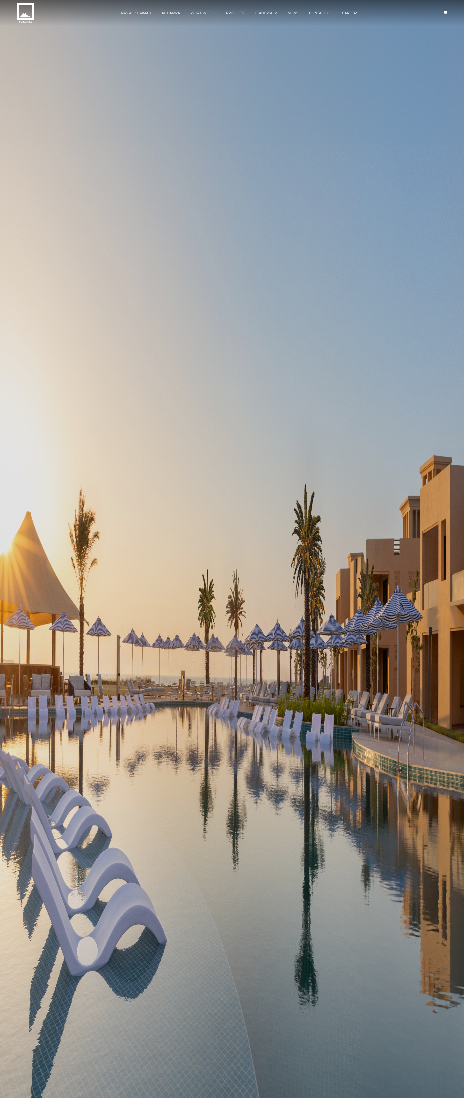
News (293, 13)
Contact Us (320, 13)
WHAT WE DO (203, 13)
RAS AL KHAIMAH (136, 13)
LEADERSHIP (266, 13)
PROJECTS (235, 13)
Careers (350, 13)
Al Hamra (171, 13)
